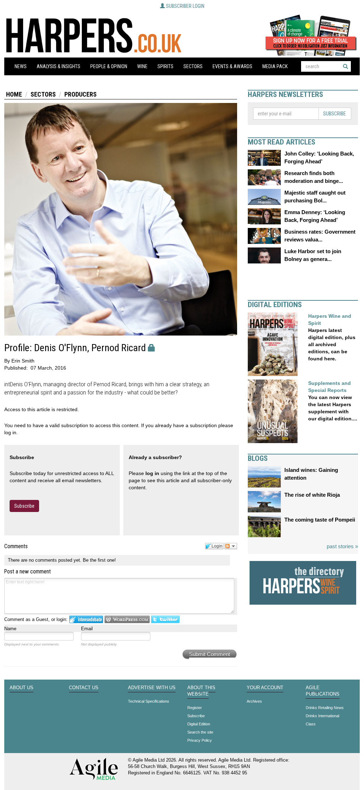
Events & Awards (232, 66)
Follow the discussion (230, 546)
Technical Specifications (148, 701)
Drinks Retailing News (325, 707)
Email (87, 628)
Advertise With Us (152, 687)
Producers (80, 94)
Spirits (165, 66)
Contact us (83, 687)
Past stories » (342, 546)
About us (21, 687)
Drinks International (322, 716)
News (21, 66)
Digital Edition (198, 724)
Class (311, 724)
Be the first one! (99, 560)
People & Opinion (108, 66)
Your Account (265, 687)
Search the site (200, 732)
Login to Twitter (165, 619)
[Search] (345, 66)
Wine (142, 66)
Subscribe (24, 506)
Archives (254, 701)
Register (194, 707)
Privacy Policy (199, 740)
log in (152, 473)
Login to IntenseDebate (86, 619)
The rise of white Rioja (312, 495)
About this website (201, 691)
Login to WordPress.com (127, 619)
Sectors (193, 66)
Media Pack (275, 66)
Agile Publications (322, 691)
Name (10, 628)
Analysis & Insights (58, 66)
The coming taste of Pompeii (319, 520)
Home (14, 94)
